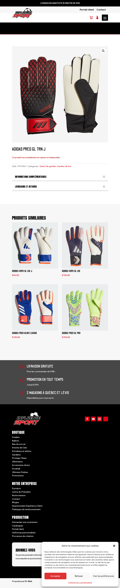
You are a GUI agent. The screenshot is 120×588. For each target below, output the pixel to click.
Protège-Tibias (19, 458)
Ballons (15, 440)
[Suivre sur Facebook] (87, 419)
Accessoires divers (21, 465)
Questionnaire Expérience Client (27, 506)
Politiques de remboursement (26, 509)
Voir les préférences (103, 576)
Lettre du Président (21, 492)
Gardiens (16, 454)
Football (16, 468)
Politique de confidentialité (80, 582)
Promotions (18, 475)
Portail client (87, 9)
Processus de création (23, 536)
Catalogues (17, 525)
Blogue (15, 502)
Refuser (79, 576)
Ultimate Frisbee (20, 472)
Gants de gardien (48, 166)
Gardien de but (64, 166)
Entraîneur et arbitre (21, 451)
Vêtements (17, 461)
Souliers (16, 437)
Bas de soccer (19, 444)
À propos (16, 488)
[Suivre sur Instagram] (99, 419)
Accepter (55, 576)
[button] (114, 545)
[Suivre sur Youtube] (93, 419)
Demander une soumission (24, 522)
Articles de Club (19, 447)
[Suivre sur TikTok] (105, 419)
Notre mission (18, 495)
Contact (101, 9)
